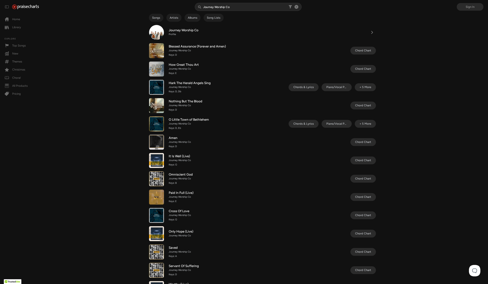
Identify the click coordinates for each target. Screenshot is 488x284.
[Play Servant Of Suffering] (156, 270)
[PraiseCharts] (25, 7)
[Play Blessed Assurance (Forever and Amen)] (156, 51)
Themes (17, 61)
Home (16, 19)
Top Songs (19, 45)
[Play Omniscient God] (156, 179)
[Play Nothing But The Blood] (156, 105)
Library (16, 27)
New (15, 53)
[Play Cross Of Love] (156, 215)
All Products (20, 85)
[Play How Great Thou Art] (156, 69)
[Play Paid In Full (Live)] (156, 197)
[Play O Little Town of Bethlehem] (156, 124)
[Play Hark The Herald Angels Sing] (156, 87)
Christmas (18, 69)
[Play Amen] (156, 142)
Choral (16, 77)
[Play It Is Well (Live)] (156, 160)
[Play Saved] (156, 252)
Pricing (16, 93)
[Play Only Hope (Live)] (156, 234)
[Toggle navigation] (7, 7)
